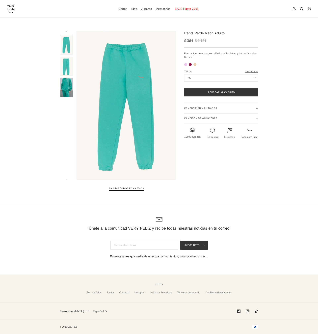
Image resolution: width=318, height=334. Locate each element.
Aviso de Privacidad (161, 292)
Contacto (124, 292)
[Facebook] (238, 311)
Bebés (123, 9)
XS (189, 78)
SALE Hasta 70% (186, 9)
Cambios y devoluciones (218, 292)
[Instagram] (247, 311)
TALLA (188, 71)
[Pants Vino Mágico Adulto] (190, 64)
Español (98, 311)
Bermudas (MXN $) (72, 311)
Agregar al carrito (221, 92)
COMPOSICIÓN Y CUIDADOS (200, 108)
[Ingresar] (294, 9)
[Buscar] (301, 9)
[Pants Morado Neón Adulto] (185, 64)
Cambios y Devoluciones (200, 118)
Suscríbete (192, 245)
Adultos (146, 9)
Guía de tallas (251, 71)
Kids (134, 9)
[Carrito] (309, 9)
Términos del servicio (188, 292)
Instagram (139, 292)
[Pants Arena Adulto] (194, 64)
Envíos (110, 292)
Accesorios (163, 9)
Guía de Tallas (94, 292)
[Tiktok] (256, 311)
